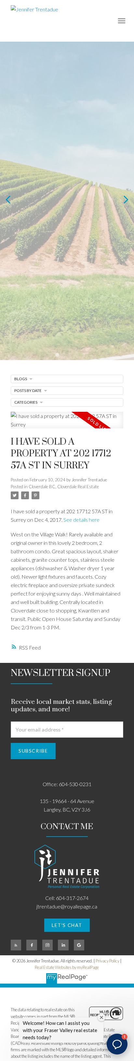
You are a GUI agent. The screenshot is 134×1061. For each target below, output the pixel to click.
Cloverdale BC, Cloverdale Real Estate (64, 486)
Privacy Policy (107, 960)
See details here (81, 520)
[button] (66, 925)
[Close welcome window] (101, 1017)
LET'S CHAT (67, 925)
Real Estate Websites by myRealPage (67, 967)
